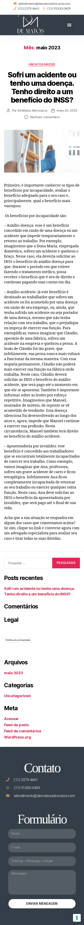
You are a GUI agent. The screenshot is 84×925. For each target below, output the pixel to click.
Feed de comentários (22, 731)
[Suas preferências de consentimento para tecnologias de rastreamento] (77, 918)
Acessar (11, 719)
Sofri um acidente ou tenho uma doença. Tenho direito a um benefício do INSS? (42, 87)
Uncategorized (42, 64)
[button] (69, 25)
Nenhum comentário (45, 117)
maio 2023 (13, 673)
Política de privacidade (18, 640)
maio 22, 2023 (67, 110)
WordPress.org (17, 737)
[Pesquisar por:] (26, 564)
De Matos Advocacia (32, 110)
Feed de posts (16, 725)
